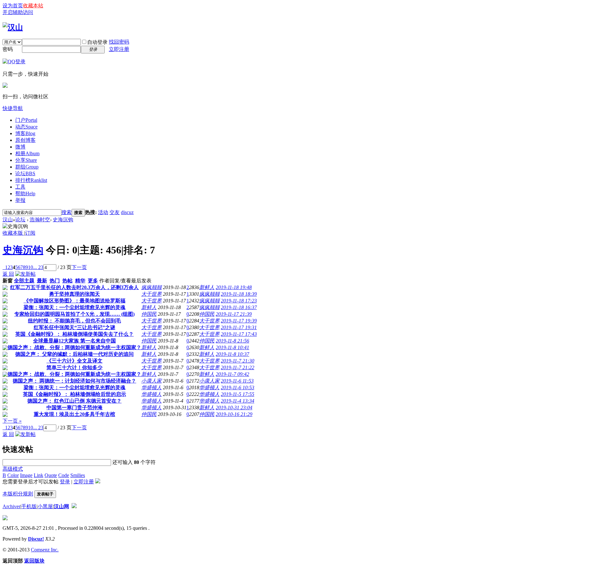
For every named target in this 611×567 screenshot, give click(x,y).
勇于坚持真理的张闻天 (74, 294)
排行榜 (31, 180)
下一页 (79, 267)
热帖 (67, 280)
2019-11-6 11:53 (237, 381)
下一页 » (12, 421)
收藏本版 (13, 233)
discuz (127, 212)
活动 (103, 212)
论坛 (25, 173)
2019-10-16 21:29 (234, 414)
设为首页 (13, 5)
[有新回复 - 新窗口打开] (5, 288)
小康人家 (151, 381)
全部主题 (24, 280)
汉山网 (61, 506)
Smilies (77, 475)
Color (13, 475)
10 (30, 267)
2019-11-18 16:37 (239, 307)
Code (63, 475)
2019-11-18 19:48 (234, 287)
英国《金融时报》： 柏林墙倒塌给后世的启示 (74, 394)
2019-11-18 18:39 (239, 294)
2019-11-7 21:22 (237, 367)
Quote (51, 475)
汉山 (8, 219)
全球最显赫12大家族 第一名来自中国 (74, 340)
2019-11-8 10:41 (232, 347)
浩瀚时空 (40, 219)
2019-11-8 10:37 (232, 354)
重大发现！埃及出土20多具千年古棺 (74, 414)
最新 (42, 280)
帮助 (25, 193)
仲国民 (149, 314)
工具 (20, 187)
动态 (26, 126)
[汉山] (13, 27)
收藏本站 (33, 5)
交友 (114, 212)
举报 (20, 200)
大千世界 (151, 294)
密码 (8, 49)
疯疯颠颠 (151, 287)
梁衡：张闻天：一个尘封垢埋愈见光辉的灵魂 (74, 307)
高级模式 (13, 469)
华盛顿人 (151, 387)
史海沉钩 (63, 219)
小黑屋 (45, 506)
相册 (27, 153)
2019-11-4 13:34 (237, 401)
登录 (65, 481)
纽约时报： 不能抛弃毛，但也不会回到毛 (74, 320)
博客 (25, 133)
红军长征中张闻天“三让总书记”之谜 (74, 327)
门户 (26, 120)
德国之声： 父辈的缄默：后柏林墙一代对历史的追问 (74, 354)
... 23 (38, 267)
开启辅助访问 (18, 12)
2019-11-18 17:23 (239, 300)
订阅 (30, 233)
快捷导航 (13, 108)
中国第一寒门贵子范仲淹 (74, 407)
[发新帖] (25, 274)
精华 (80, 280)
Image (26, 475)
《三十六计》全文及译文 (74, 360)
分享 (26, 160)
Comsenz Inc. (45, 549)
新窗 (8, 280)
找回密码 (119, 42)
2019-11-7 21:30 (237, 360)
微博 (20, 146)
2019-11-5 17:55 (237, 394)
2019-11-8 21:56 (232, 340)
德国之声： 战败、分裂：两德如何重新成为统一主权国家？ (74, 347)
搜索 (66, 212)
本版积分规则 (18, 493)
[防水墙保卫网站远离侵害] (74, 506)
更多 (93, 280)
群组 (27, 166)
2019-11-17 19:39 (239, 320)
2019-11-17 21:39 (234, 314)
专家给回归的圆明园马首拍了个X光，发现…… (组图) (74, 314)
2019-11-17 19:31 (239, 327)
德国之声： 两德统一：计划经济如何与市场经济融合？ (74, 381)
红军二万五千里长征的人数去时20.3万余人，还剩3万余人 (74, 287)
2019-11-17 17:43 (239, 334)
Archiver (11, 506)
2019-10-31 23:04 (234, 407)
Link (38, 475)
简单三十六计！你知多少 (74, 367)
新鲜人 (206, 287)
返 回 (8, 274)
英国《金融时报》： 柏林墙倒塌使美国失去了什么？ (74, 334)
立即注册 (119, 49)
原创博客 (25, 140)
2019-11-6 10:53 (237, 387)
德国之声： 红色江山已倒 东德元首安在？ (74, 401)
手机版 (29, 506)
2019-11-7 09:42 (232, 374)
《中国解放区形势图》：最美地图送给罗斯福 (74, 300)
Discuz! (36, 539)
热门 (55, 280)
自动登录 (97, 42)
